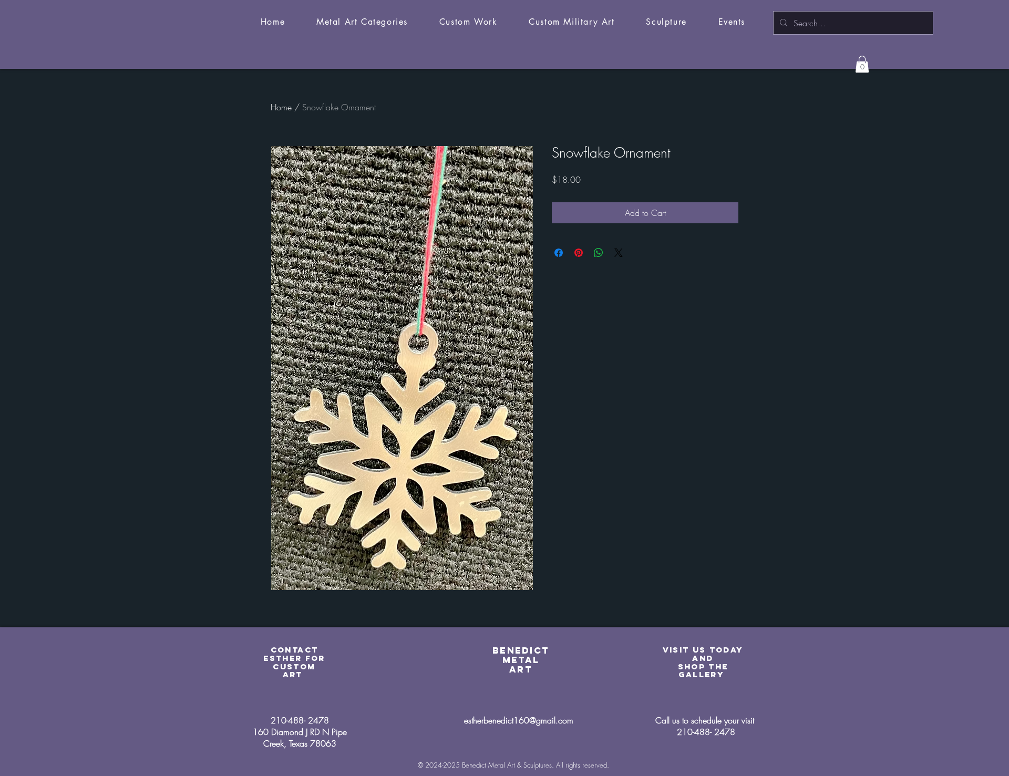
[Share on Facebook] (558, 252)
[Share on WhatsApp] (598, 252)
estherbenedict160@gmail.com (518, 720)
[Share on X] (618, 252)
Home (281, 107)
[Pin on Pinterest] (578, 252)
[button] (362, 22)
